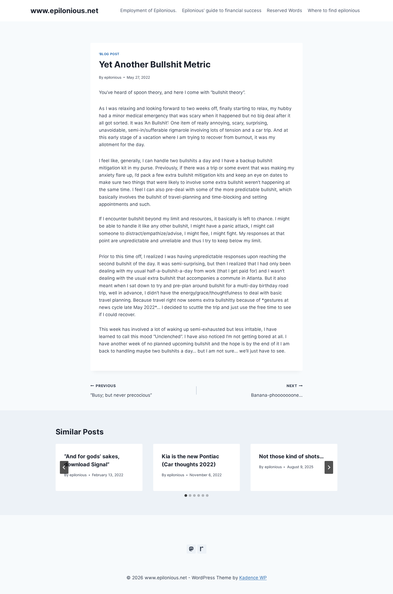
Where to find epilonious (334, 10)
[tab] (185, 495)
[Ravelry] (201, 549)
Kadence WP (253, 577)
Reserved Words (284, 10)
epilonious (112, 77)
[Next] (329, 467)
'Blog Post (109, 54)
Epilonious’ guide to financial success (221, 10)
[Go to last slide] (64, 467)
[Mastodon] (191, 549)
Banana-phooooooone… (277, 391)
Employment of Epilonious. (148, 10)
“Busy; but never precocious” (121, 391)
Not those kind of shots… (291, 456)
